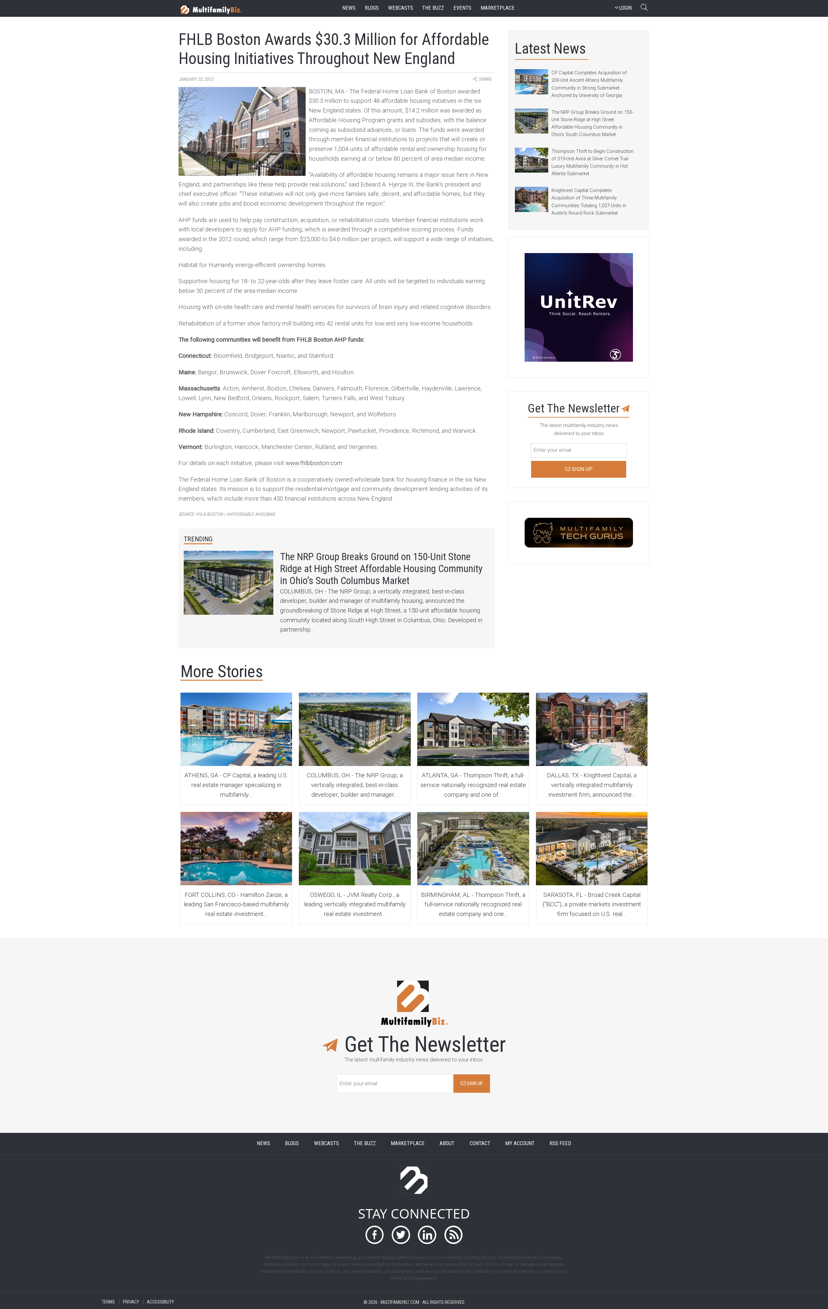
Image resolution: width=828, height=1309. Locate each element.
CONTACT (480, 1143)
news (348, 8)
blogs (372, 8)
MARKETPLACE (408, 1143)
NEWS (263, 1143)
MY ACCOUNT (520, 1143)
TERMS (108, 1302)
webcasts (400, 8)
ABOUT (447, 1143)
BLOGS (292, 1143)
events (462, 8)
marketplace (498, 8)
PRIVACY (131, 1302)
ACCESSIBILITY (160, 1302)
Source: (227, 514)
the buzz (433, 8)
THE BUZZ (365, 1143)
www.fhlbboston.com (314, 463)
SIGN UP (474, 1083)
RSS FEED (560, 1143)
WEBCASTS (326, 1143)
